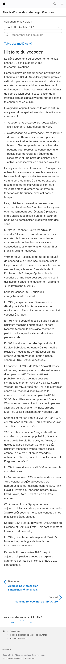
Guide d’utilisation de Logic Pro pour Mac (32, 12)
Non (31, 623)
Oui (12, 623)
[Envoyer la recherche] (7, 35)
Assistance (15, 631)
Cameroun (6, 650)
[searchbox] (33, 34)
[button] (54, 4)
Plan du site (30, 658)
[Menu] (62, 4)
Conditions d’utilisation (12, 658)
